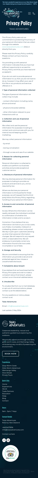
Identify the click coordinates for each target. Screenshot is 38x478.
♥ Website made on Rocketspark (20, 473)
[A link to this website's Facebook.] (4, 440)
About (4, 389)
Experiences (7, 386)
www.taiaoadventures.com (13, 47)
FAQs (4, 396)
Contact (5, 401)
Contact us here (8, 434)
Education (6, 393)
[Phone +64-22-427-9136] (34, 13)
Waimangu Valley (9, 370)
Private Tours (7, 375)
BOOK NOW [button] (10, 353)
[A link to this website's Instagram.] (8, 440)
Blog (4, 398)
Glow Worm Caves (9, 365)
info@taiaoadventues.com (17, 306)
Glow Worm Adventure (11, 368)
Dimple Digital (16, 470)
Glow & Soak (7, 373)
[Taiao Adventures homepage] (14, 13)
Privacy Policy (26, 471)
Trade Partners (8, 391)
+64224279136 (7, 427)
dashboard (18, 471)
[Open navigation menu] (29, 13)
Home (4, 384)
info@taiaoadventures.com (13, 430)
